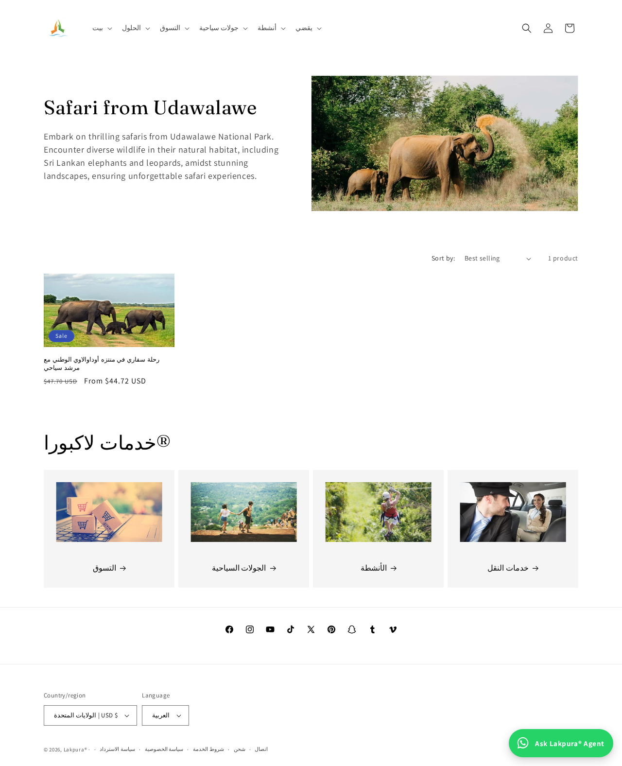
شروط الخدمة (208, 749)
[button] (101, 27)
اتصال (261, 749)
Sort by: (443, 258)
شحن (239, 749)
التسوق (104, 568)
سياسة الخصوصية (164, 749)
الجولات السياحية (239, 568)
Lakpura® (75, 749)
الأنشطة (374, 568)
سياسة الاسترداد (117, 749)
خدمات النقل (508, 568)
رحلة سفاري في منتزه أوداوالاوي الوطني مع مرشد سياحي (101, 363)
